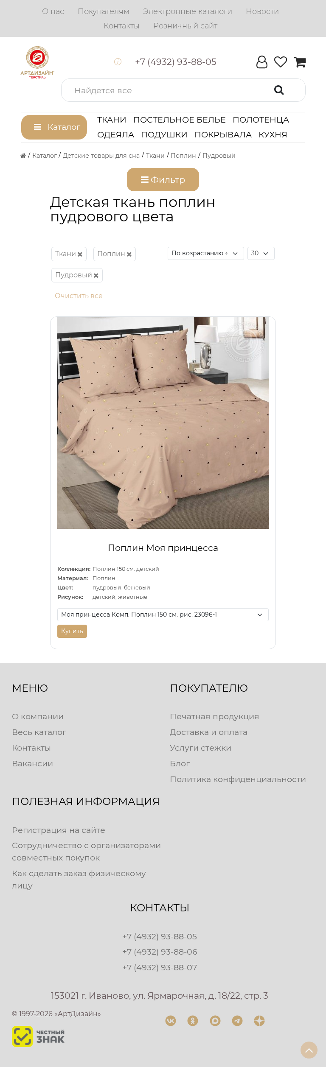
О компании (38, 716)
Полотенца (261, 120)
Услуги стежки (200, 748)
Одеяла (115, 134)
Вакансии (32, 763)
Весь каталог (39, 732)
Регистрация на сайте (58, 830)
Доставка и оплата (208, 732)
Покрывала (223, 134)
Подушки (164, 134)
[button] (183, 90)
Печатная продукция (214, 716)
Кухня (273, 134)
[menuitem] (53, 11)
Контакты (31, 748)
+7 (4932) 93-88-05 (159, 936)
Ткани (111, 120)
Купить (72, 631)
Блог (180, 763)
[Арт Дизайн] (37, 62)
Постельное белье (179, 120)
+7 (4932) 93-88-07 (159, 967)
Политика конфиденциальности (238, 779)
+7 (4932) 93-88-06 (159, 952)
